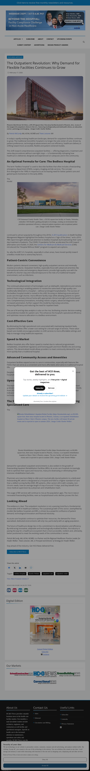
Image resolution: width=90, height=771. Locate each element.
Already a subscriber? (45, 394)
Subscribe (39, 388)
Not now (51, 388)
